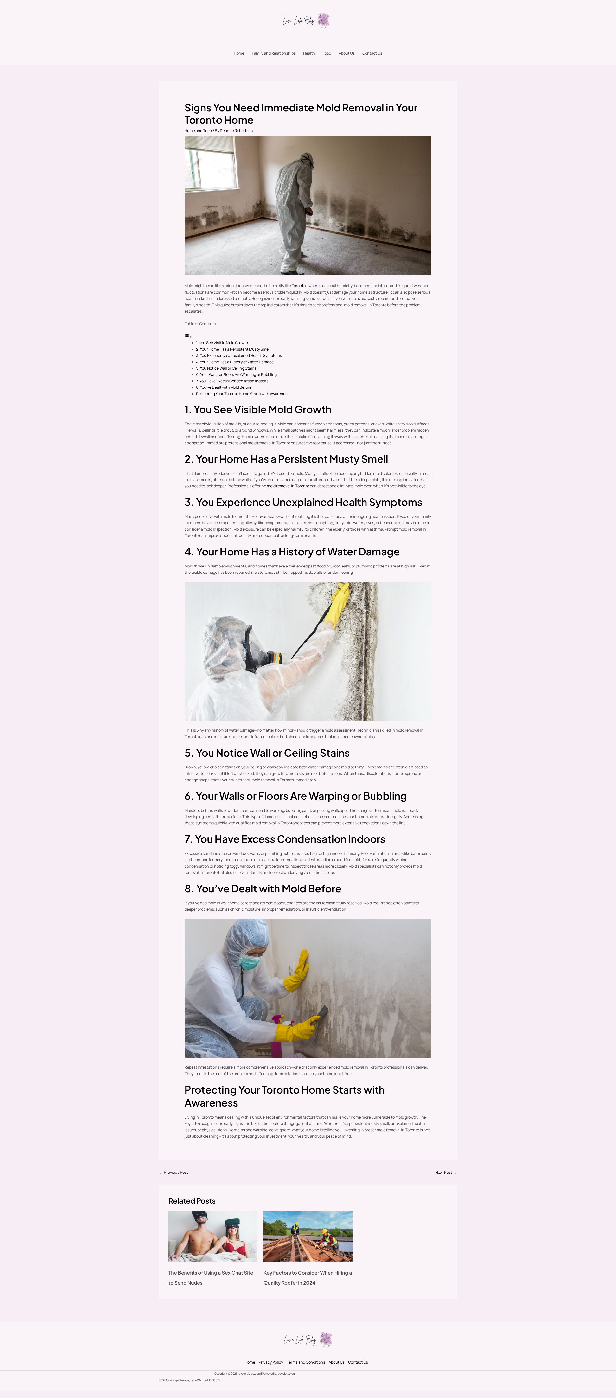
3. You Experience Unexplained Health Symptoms (239, 355)
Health (309, 53)
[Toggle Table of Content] (188, 336)
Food (327, 53)
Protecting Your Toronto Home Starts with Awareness (242, 393)
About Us (347, 53)
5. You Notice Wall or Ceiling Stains (226, 368)
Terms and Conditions (306, 1362)
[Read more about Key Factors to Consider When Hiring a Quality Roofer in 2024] (308, 1236)
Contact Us (372, 53)
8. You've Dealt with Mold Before (223, 387)
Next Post (446, 1172)
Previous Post (173, 1172)
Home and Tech (198, 130)
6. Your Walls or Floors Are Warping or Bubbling (236, 374)
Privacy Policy (271, 1362)
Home (239, 53)
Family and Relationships (273, 53)
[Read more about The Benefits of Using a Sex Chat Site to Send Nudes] (212, 1236)
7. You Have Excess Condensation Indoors (232, 381)
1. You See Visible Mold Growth (222, 342)
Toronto (299, 285)
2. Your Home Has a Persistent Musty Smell (233, 349)
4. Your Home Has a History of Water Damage (235, 362)
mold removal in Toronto (288, 486)
